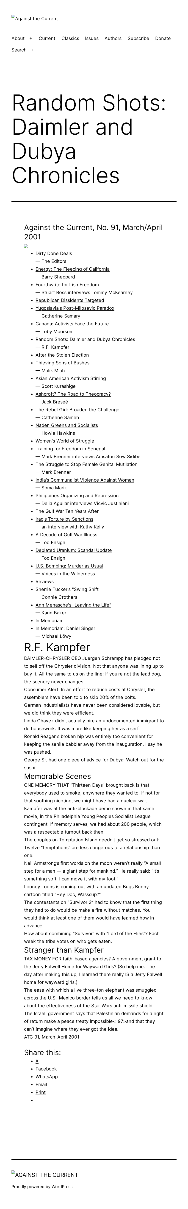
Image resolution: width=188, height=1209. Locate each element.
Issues (92, 38)
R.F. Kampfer (57, 647)
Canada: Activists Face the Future (72, 323)
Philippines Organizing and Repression (77, 495)
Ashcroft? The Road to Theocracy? (73, 394)
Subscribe (138, 38)
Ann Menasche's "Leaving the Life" (73, 605)
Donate (163, 38)
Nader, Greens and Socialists (67, 425)
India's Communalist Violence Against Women (85, 480)
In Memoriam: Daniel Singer (65, 628)
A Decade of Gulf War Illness (66, 534)
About (18, 38)
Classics (70, 38)
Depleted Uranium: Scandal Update (74, 550)
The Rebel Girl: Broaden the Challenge (77, 409)
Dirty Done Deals (54, 253)
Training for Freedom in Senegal (70, 448)
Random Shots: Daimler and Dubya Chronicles (85, 339)
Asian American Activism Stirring (71, 378)
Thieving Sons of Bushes (62, 363)
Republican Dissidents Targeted (70, 300)
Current (47, 38)
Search (19, 50)
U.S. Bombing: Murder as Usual (69, 566)
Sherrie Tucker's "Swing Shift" (68, 589)
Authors (113, 38)
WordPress (62, 1186)
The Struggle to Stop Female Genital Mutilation (87, 464)
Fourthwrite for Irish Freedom (67, 284)
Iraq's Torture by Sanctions (64, 519)
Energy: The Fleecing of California (73, 269)
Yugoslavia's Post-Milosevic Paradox (75, 308)
